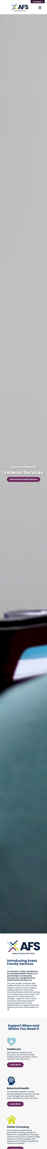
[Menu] (40, 8)
